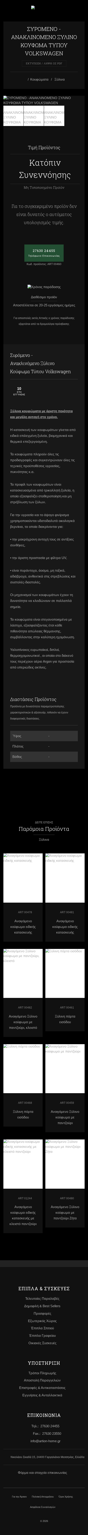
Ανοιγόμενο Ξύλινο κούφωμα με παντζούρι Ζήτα (65, 1212)
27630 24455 (44, 252)
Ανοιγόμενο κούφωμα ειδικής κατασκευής (23, 926)
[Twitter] (73, 355)
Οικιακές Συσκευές (42, 1343)
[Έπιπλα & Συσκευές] (24, 79)
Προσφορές (42, 1313)
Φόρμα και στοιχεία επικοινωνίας (42, 1472)
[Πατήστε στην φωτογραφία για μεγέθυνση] (44, 101)
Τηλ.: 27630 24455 (45, 1426)
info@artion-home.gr (45, 1441)
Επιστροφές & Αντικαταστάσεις (42, 1388)
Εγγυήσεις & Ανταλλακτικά (42, 1395)
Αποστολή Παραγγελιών (42, 1380)
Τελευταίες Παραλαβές (42, 1298)
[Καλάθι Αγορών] (67, 10)
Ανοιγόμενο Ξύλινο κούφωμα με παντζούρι (65, 1117)
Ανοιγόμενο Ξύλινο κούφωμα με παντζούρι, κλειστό (23, 1022)
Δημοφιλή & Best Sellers (42, 1306)
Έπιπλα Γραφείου (42, 1335)
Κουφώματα (39, 79)
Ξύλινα (59, 79)
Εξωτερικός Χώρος (42, 1321)
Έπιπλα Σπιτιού (42, 1328)
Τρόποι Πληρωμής (42, 1373)
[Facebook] (64, 355)
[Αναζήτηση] (79, 10)
